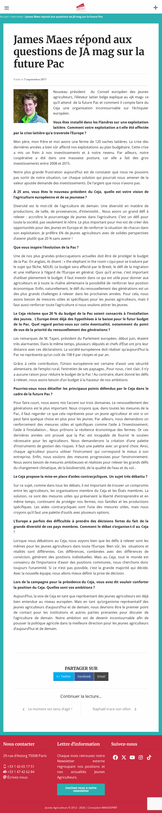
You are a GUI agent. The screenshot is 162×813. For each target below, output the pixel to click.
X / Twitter (64, 676)
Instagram (140, 757)
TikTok (149, 757)
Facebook (84, 676)
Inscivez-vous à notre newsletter (80, 789)
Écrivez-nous (17, 777)
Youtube (132, 757)
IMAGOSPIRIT (109, 807)
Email (101, 676)
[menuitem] (115, 757)
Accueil (4, 16)
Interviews (17, 16)
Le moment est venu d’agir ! (50, 709)
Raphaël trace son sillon (112, 709)
